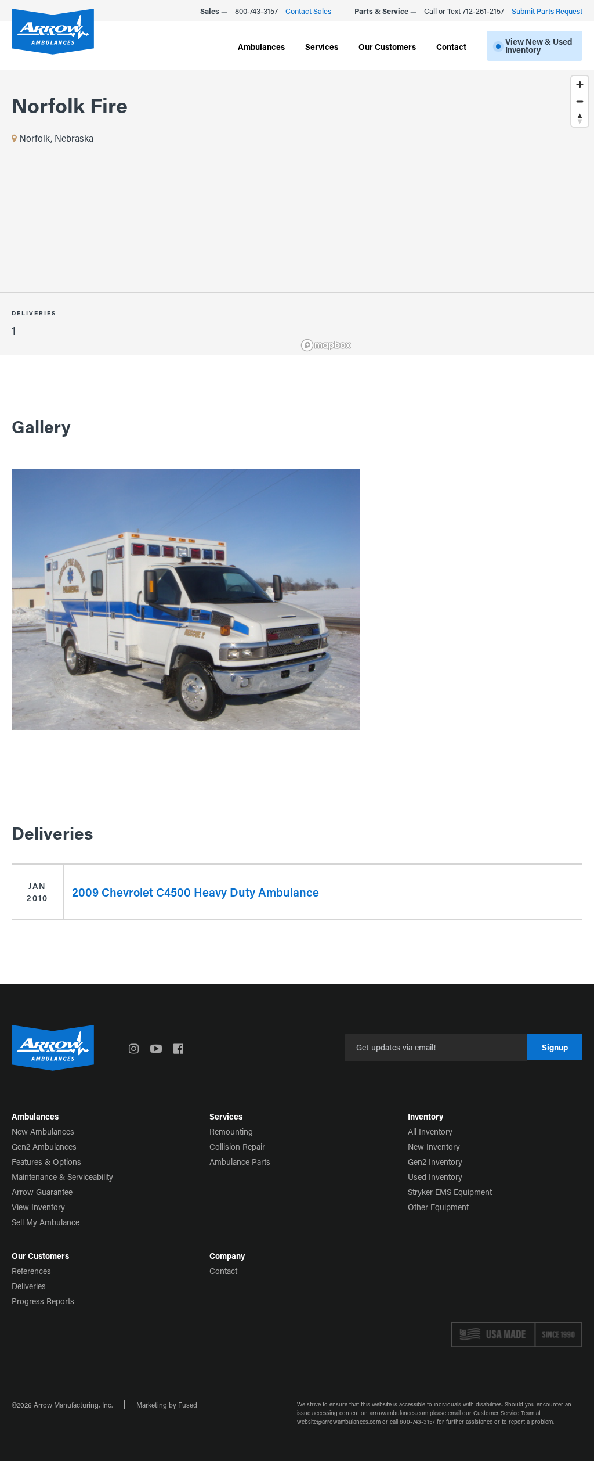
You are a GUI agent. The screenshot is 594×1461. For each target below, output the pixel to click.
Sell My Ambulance (45, 1222)
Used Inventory (435, 1176)
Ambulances (261, 46)
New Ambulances (43, 1131)
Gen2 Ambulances (44, 1146)
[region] (445, 212)
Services (321, 46)
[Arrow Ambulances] (53, 32)
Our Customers (387, 46)
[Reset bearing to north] (579, 118)
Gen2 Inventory (435, 1161)
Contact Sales (308, 11)
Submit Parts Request (547, 11)
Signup (555, 1047)
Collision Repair (237, 1146)
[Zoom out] (579, 101)
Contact (451, 46)
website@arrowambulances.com (339, 1422)
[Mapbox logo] (326, 345)
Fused (187, 1404)
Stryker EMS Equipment (450, 1191)
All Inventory (430, 1131)
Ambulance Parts (239, 1161)
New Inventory (434, 1146)
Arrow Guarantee (42, 1191)
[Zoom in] (579, 84)
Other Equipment (438, 1206)
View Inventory (38, 1206)
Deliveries (29, 1285)
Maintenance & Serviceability (62, 1176)
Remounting (231, 1131)
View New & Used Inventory (538, 45)
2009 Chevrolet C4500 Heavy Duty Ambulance (195, 891)
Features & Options (46, 1161)
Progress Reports (43, 1301)
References (31, 1270)
